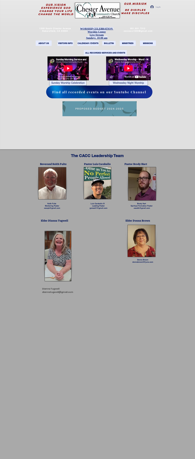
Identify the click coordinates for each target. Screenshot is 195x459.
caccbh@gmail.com (142, 208)
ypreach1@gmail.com (98, 208)
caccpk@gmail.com (52, 208)
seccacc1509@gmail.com (138, 31)
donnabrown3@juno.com (142, 262)
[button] (68, 83)
